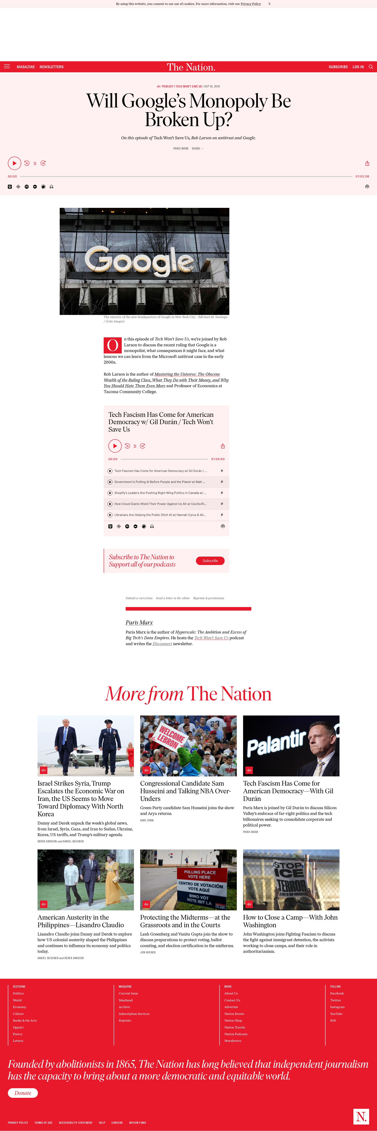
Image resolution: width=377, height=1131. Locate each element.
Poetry (17, 1034)
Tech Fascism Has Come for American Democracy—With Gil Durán (288, 791)
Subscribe (338, 66)
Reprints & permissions (208, 598)
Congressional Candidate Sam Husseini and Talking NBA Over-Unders (185, 791)
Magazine (26, 66)
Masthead (126, 1000)
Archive (124, 1007)
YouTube (336, 1014)
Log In (358, 66)
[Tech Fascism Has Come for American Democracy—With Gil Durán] (291, 745)
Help (102, 1123)
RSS (333, 1020)
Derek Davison (47, 841)
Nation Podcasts (235, 1034)
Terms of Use (44, 1123)
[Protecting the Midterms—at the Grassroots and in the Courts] (188, 879)
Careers (117, 1123)
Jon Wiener (148, 952)
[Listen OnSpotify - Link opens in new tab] (27, 186)
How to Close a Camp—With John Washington (290, 921)
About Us (231, 993)
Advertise (231, 1007)
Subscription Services (134, 1014)
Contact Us (232, 1000)
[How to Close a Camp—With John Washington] (291, 879)
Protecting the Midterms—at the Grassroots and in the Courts (185, 921)
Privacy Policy (251, 4)
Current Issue (128, 993)
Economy (19, 1007)
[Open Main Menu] (7, 66)
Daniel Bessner (73, 841)
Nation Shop (233, 1020)
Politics (18, 993)
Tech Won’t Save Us (189, 86)
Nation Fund (137, 1123)
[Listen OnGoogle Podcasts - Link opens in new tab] (18, 186)
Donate (23, 1093)
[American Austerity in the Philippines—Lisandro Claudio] (86, 879)
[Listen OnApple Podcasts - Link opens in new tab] (10, 186)
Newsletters (52, 66)
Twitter (335, 1000)
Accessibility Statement (76, 1123)
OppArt (18, 1027)
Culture (18, 1014)
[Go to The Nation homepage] (191, 67)
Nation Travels (234, 1027)
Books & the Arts (25, 1020)
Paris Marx (181, 148)
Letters (18, 1041)
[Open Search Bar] (371, 67)
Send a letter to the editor (173, 598)
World (17, 1000)
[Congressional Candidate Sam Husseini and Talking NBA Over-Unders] (188, 745)
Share (196, 148)
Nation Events (234, 1014)
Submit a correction (139, 598)
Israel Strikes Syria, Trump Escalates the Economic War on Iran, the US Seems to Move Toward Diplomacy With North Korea (81, 798)
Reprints (125, 1020)
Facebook (337, 993)
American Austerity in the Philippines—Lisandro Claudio (81, 921)
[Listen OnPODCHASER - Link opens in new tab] (43, 186)
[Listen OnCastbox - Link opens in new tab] (35, 186)
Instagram (337, 1007)
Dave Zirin (147, 820)
